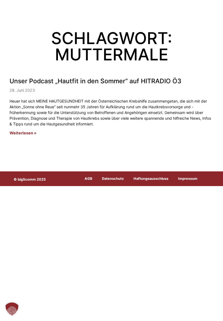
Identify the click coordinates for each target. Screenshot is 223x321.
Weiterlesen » (23, 133)
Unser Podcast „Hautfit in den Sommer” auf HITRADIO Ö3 (95, 81)
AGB (88, 179)
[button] (12, 309)
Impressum (187, 179)
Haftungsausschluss (151, 179)
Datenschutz (113, 179)
